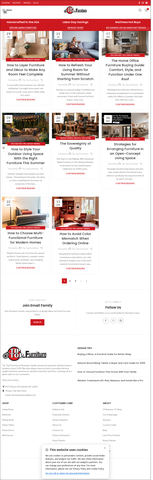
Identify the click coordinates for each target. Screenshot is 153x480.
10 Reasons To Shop (112, 409)
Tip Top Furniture (30, 80)
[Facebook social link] (139, 3)
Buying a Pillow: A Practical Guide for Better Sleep (104, 354)
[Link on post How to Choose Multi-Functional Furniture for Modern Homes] (25, 212)
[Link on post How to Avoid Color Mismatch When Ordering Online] (75, 213)
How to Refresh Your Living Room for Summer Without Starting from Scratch (75, 72)
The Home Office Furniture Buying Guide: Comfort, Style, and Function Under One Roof (125, 69)
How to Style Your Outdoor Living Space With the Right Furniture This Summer (26, 156)
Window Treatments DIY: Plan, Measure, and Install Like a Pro (110, 380)
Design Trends (33, 60)
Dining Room (8, 420)
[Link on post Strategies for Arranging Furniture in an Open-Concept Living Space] (125, 126)
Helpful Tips (79, 138)
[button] (5, 11)
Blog (105, 430)
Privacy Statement (61, 435)
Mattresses (7, 435)
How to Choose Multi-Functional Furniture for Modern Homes (26, 238)
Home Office (8, 425)
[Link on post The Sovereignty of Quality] (75, 125)
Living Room (7, 409)
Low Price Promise (111, 435)
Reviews (107, 420)
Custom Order (109, 425)
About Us (56, 425)
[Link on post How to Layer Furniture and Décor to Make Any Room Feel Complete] (25, 44)
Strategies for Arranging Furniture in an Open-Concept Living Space (125, 151)
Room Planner (109, 440)
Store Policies (58, 440)
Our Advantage (110, 414)
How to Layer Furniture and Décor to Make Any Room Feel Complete (25, 70)
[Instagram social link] (143, 3)
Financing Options (60, 414)
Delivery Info (58, 409)
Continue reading (25, 100)
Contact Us (57, 430)
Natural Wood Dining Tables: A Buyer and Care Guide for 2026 (111, 363)
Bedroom (6, 414)
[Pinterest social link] (147, 3)
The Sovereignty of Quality (75, 145)
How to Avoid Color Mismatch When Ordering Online (75, 238)
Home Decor (8, 430)
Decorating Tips (18, 60)
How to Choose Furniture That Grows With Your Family (107, 371)
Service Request (60, 420)
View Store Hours (10, 380)
